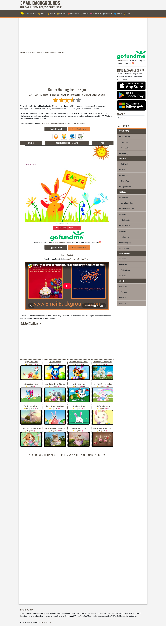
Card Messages (78, 123)
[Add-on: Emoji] (64, 136)
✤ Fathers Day (124, 225)
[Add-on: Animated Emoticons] (56, 136)
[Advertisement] (104, 5)
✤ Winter (122, 276)
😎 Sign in (126, 13)
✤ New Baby (124, 148)
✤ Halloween (124, 237)
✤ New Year (124, 197)
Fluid (77, 228)
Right (71, 228)
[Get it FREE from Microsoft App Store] (131, 105)
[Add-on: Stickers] (72, 136)
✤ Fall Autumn (124, 270)
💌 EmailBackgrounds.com (70, 223)
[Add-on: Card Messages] (80, 136)
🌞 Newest (41, 13)
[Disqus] (66, 485)
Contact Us (46, 622)
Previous (31, 142)
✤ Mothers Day (125, 220)
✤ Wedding (123, 153)
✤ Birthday (123, 142)
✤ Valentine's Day (126, 203)
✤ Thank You (124, 181)
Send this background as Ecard (67, 142)
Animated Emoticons (50, 123)
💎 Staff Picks (31, 13)
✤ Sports (122, 303)
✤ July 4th (123, 231)
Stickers (68, 123)
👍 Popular (51, 13)
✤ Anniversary (124, 136)
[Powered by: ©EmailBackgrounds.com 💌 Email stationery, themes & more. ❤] (67, 153)
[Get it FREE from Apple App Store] (131, 85)
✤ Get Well (123, 164)
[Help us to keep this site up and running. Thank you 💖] (131, 54)
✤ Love (122, 170)
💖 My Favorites (95, 13)
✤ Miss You (123, 175)
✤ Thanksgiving (125, 242)
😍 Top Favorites (73, 13)
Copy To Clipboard (56, 129)
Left (56, 228)
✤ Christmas (124, 248)
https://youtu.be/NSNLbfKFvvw (77, 259)
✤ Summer (123, 264)
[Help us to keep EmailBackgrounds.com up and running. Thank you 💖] (67, 236)
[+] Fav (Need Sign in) (78, 129)
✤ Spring (122, 259)
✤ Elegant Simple (125, 186)
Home (22, 52)
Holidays (31, 52)
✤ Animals (123, 286)
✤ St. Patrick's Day (126, 208)
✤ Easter (122, 214)
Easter (39, 52)
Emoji (61, 123)
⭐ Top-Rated (61, 13)
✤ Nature (122, 297)
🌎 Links (117, 13)
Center (63, 228)
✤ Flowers (123, 292)
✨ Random (84, 13)
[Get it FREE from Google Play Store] (131, 95)
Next (102, 142)
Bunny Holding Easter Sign (55, 52)
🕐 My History (107, 13)
